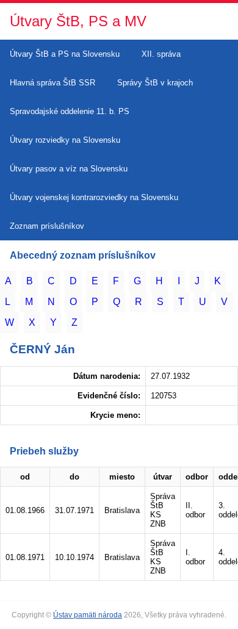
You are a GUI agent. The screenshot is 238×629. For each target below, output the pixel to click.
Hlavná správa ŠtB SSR (52, 82)
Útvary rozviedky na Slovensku (65, 140)
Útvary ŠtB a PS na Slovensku (65, 54)
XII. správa (161, 54)
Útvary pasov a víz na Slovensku (69, 168)
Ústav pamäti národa (87, 615)
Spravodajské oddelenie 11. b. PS (69, 111)
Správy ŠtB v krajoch (155, 82)
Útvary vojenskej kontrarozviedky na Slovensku (94, 197)
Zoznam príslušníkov (47, 226)
